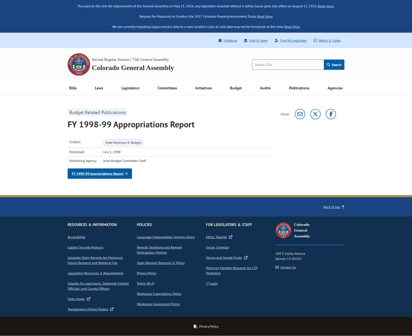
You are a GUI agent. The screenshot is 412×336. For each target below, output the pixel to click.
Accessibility (76, 237)
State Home (76, 299)
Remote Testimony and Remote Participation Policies (159, 250)
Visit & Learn (258, 40)
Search (336, 65)
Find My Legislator (293, 40)
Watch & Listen (330, 40)
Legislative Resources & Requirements (96, 273)
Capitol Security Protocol (85, 247)
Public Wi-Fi (145, 283)
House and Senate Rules (224, 257)
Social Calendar (217, 247)
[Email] (300, 114)
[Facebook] (331, 114)
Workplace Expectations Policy (159, 294)
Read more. (326, 6)
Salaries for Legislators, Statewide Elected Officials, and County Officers (98, 286)
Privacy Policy (146, 273)
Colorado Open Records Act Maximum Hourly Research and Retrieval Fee (95, 260)
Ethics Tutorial (216, 237)
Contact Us (288, 267)
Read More (265, 16)
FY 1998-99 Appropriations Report (98, 173)
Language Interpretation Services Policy (166, 237)
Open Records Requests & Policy (161, 263)
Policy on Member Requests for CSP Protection (232, 270)
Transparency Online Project (88, 309)
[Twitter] (315, 114)
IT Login (212, 283)
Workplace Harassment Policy (158, 304)
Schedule (230, 40)
